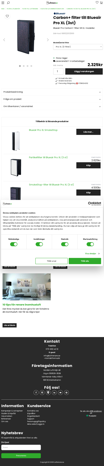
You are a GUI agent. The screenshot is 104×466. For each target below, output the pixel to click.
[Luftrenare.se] (52, 3)
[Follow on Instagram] (42, 392)
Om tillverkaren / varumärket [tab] (18, 106)
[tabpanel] (26, 36)
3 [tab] (27, 66)
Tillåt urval (51, 261)
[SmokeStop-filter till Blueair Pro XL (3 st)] (15, 194)
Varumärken (6, 416)
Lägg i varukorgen (84, 71)
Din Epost (5, 442)
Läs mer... (88, 131)
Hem (2, 9)
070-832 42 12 (52, 349)
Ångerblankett (33, 416)
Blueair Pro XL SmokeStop (43, 130)
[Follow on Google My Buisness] (48, 392)
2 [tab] (24, 66)
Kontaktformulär (52, 358)
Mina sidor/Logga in (35, 424)
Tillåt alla (85, 261)
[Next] (48, 40)
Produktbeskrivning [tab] (13, 91)
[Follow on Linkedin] (54, 392)
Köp (88, 165)
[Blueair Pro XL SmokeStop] (15, 140)
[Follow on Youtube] (60, 392)
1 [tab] (20, 66)
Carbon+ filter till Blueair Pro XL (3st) (81, 9)
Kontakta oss (33, 411)
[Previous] (4, 40)
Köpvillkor (31, 413)
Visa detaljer (90, 253)
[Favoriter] (95, 3)
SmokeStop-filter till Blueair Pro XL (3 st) (51, 184)
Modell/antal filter (61, 43)
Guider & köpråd (8, 413)
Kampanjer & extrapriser (12, 411)
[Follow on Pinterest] (66, 392)
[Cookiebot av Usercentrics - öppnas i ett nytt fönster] (90, 204)
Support (30, 418)
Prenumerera (21, 456)
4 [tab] (31, 66)
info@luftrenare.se (52, 355)
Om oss (4, 421)
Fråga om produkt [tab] (12, 99)
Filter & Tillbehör (13, 9)
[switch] (39, 244)
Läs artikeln (9, 266)
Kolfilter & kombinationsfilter (52, 9)
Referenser (6, 418)
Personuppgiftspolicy (36, 421)
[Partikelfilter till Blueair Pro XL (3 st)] (15, 167)
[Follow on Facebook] (36, 392)
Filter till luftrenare (30, 9)
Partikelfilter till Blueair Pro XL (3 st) (48, 157)
